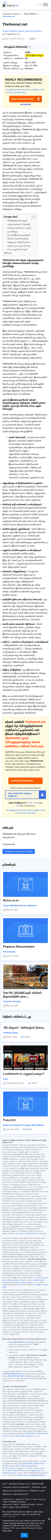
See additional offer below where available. (22, 90)
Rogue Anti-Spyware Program (17, 1125)
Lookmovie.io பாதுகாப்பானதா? (23, 1073)
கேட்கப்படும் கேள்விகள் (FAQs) (13, 1470)
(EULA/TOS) (31, 1433)
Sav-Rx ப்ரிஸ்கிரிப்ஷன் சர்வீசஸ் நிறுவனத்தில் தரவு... (22, 994)
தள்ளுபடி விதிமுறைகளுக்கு (23, 1282)
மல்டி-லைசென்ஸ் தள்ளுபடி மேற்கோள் (20, 794)
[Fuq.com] (25, 1104)
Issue (5, 1079)
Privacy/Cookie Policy (17, 92)
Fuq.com (9, 1120)
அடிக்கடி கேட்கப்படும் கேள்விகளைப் (27, 1233)
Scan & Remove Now (22, 99)
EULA (41, 90)
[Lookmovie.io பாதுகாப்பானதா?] (25, 1057)
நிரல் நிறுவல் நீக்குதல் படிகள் (19, 1484)
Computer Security (12, 1001)
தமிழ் (40, 5)
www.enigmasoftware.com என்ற (20, 1342)
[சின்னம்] (10, 5)
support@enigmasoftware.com (13, 1374)
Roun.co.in (11, 900)
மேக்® (18, 806)
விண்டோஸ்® (32, 803)
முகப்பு (5, 1484)
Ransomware (9, 952)
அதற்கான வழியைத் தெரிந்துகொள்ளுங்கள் (30, 1475)
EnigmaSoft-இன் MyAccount (18, 1376)
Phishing (7, 1033)
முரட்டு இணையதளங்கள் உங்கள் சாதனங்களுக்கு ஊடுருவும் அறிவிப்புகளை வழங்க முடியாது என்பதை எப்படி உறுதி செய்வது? (19, 242)
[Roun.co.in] (25, 884)
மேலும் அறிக (7, 1530)
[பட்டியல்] (45, 4)
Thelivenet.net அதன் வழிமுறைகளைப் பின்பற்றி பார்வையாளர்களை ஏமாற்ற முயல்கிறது (19, 226)
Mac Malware (38, 1125)
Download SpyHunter (22, 780)
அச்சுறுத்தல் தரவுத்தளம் (11, 14)
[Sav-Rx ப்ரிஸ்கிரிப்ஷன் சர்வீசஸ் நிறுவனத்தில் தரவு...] (25, 976)
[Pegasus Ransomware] (25, 930)
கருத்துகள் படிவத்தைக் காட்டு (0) (18, 851)
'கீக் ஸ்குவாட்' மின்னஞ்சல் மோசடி (23, 1027)
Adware (21, 31)
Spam (15, 1033)
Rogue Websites (30, 14)
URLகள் (8, 253)
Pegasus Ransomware (18, 946)
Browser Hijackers (34, 31)
